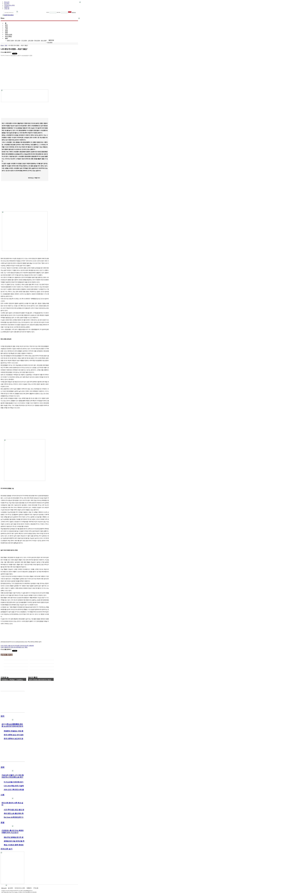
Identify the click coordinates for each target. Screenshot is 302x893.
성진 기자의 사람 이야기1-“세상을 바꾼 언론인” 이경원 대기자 (41, 680)
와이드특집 (8, 36)
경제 (6, 27)
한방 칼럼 (37, 40)
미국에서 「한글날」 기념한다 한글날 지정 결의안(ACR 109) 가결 (13, 680)
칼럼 (6, 38)
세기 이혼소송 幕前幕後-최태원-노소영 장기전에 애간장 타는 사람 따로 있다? (12, 726)
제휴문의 (6, 7)
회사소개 (6, 2)
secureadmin (25, 55)
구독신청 (6, 8)
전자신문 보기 (6, 849)
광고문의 (6, 3)
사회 (6, 29)
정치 (6, 25)
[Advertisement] (29, 685)
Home (2, 45)
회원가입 (74, 12)
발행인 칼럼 (10, 40)
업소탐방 (49, 42)
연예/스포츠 (8, 34)
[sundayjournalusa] (8, 15)
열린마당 (51, 40)
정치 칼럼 (17, 40)
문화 (6, 32)
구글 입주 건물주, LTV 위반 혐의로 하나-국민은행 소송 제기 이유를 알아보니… (13, 777)
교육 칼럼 (30, 40)
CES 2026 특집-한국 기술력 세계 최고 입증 (14, 787)
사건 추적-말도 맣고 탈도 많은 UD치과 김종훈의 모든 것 (14, 810)
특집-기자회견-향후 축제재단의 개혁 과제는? (13, 846)
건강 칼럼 (24, 40)
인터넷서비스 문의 (9, 5)
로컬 (6, 31)
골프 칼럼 (43, 40)
